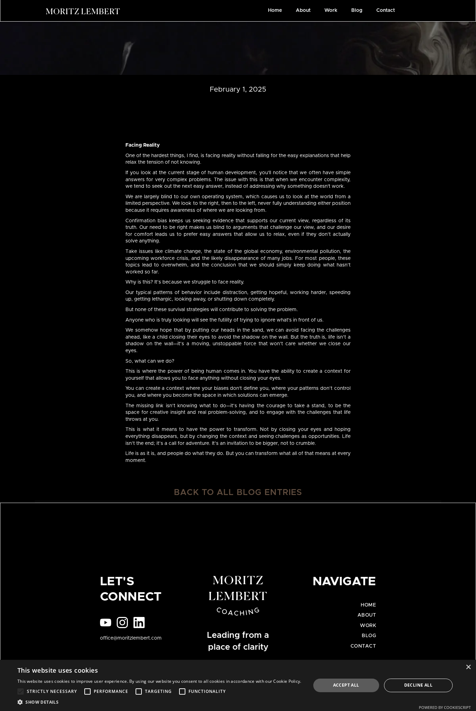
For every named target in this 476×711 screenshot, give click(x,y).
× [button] (468, 667)
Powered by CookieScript (445, 707)
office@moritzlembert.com (131, 638)
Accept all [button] (346, 685)
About (303, 10)
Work (330, 10)
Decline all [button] (418, 685)
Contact (385, 10)
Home (275, 10)
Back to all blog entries (238, 492)
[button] (159, 702)
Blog (356, 10)
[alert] (238, 685)
